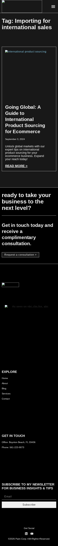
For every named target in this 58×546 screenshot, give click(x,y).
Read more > (16, 166)
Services (6, 393)
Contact (6, 398)
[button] (53, 6)
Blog (4, 388)
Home (5, 378)
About (5, 383)
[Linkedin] (26, 533)
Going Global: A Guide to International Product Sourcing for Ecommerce (25, 119)
